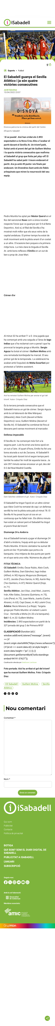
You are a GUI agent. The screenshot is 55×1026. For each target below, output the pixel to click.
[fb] (6, 883)
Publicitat (8, 825)
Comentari (9, 718)
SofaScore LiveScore (29, 662)
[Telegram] (19, 883)
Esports (11, 71)
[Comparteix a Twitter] (5, 694)
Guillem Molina (30, 684)
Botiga (8, 845)
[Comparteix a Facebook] (9, 694)
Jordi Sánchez (10, 90)
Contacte (8, 829)
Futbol (21, 71)
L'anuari (9, 861)
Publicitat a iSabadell (19, 857)
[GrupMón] (27, 925)
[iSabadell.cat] (15, 26)
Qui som (8, 821)
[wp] (27, 883)
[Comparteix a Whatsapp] (13, 694)
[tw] (10, 883)
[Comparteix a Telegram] (16, 694)
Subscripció (12, 865)
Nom (7, 779)
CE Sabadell (11, 684)
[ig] (15, 883)
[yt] (23, 883)
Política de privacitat (13, 833)
